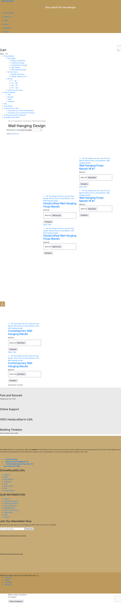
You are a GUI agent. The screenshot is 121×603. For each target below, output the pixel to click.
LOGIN (6, 32)
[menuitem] (9, 56)
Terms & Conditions (11, 503)
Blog (5, 488)
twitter (7, 580)
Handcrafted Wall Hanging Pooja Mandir (59, 205)
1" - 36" (45, 196)
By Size (71, 196)
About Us (7, 499)
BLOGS (6, 24)
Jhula (6, 484)
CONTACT (7, 28)
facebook (8, 578)
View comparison (16, 601)
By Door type (63, 196)
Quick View (47, 225)
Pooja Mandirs (17, 121)
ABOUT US (8, 17)
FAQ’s (6, 20)
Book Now (92, 177)
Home (10, 121)
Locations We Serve (11, 501)
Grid (14, 134)
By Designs (27, 121)
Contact (7, 517)
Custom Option (9, 490)
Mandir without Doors (51, 198)
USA (72, 198)
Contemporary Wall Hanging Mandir (20, 332)
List (17, 134)
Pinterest (8, 584)
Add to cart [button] (56, 215)
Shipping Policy (9, 508)
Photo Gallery (9, 486)
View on (9, 134)
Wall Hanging (8, 479)
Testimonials (8, 512)
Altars (6, 477)
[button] (2, 304)
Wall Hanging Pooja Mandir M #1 (91, 167)
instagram (8, 582)
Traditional (7, 481)
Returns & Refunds (10, 506)
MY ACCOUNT (9, 13)
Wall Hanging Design (50, 201)
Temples (7, 475)
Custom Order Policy (11, 510)
